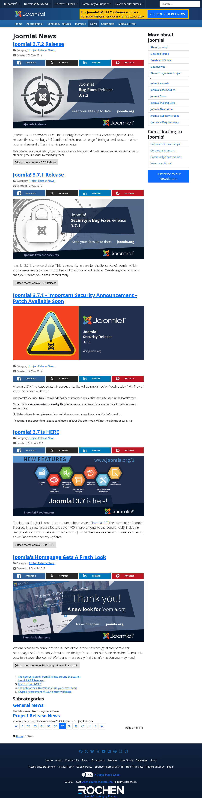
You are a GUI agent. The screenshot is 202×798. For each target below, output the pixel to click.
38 (69, 726)
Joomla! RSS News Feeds (165, 115)
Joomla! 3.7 (100, 523)
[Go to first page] (16, 726)
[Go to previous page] (22, 726)
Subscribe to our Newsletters (169, 176)
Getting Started (160, 53)
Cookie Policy (84, 766)
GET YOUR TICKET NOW (167, 14)
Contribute (107, 24)
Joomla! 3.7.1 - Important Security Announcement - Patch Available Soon (75, 298)
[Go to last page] (101, 726)
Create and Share (161, 60)
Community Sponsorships (166, 157)
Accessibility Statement (41, 766)
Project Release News (41, 50)
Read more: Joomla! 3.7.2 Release (36, 162)
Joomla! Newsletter (162, 109)
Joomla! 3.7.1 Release (38, 174)
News (93, 24)
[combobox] (180, 4)
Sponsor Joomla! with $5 (109, 766)
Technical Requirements (165, 122)
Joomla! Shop (158, 96)
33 (35, 726)
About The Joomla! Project (166, 73)
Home (18, 24)
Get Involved (158, 66)
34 (42, 726)
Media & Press (127, 24)
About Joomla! (35, 24)
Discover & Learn (65, 4)
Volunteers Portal (161, 163)
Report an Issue (155, 766)
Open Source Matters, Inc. (97, 781)
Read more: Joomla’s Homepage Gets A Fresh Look (47, 665)
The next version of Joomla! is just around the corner (49, 676)
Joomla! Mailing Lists (163, 102)
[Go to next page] (95, 726)
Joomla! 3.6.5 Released (31, 680)
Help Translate (134, 766)
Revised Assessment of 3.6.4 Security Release (44, 692)
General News (28, 705)
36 (55, 726)
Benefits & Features (59, 24)
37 (62, 726)
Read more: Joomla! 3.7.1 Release (36, 283)
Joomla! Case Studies (163, 90)
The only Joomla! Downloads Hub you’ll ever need (47, 688)
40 (82, 726)
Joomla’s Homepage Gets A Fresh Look (59, 557)
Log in (170, 766)
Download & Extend (36, 4)
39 (75, 726)
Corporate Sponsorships (165, 144)
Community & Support (95, 4)
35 (48, 726)
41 (89, 726)
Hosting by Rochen (101, 796)
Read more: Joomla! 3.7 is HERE (35, 545)
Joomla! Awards (160, 83)
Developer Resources (128, 4)
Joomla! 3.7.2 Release (38, 44)
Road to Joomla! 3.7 (29, 684)
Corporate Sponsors (163, 150)
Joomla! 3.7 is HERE (36, 431)
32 (28, 726)
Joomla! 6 (80, 24)
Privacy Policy (66, 766)
